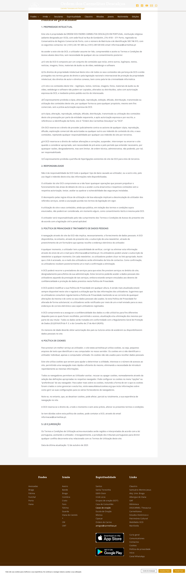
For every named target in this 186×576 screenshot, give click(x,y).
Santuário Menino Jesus (140, 489)
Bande (65, 489)
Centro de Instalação (149, 571)
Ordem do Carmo (104, 522)
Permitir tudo (179, 571)
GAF (131, 500)
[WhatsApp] (156, 5)
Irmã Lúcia (100, 497)
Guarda (65, 511)
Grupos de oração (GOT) (107, 500)
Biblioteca (134, 504)
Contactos (134, 542)
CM (63, 522)
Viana (30, 504)
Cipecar (99, 518)
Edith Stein (101, 493)
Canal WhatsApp (137, 556)
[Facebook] (137, 5)
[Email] (151, 5)
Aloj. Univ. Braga (136, 493)
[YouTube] (146, 5)
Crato (64, 500)
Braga (31, 489)
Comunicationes (136, 538)
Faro (64, 504)
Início (131, 552)
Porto (31, 500)
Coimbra (66, 497)
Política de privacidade (139, 549)
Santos (99, 486)
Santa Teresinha (103, 489)
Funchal (32, 497)
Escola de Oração (104, 511)
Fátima (31, 493)
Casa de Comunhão (104, 504)
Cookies (133, 545)
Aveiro (65, 486)
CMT (64, 525)
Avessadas (33, 486)
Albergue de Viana (137, 497)
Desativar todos (165, 571)
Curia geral (134, 534)
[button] (38, 16)
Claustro (133, 486)
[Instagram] (142, 5)
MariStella (134, 525)
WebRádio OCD (136, 522)
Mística (99, 515)
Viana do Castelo (70, 515)
